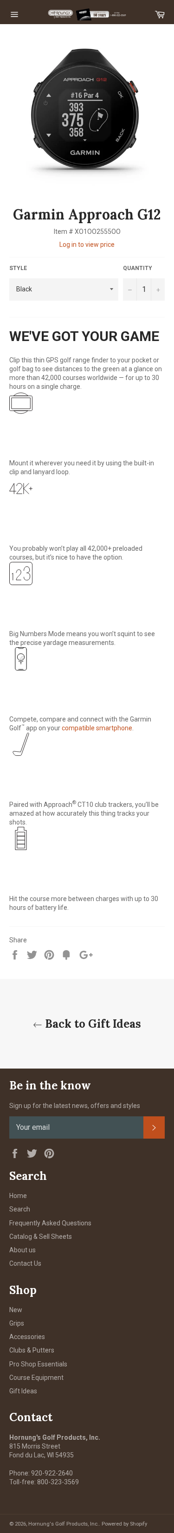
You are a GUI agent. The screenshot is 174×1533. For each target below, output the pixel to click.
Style (18, 268)
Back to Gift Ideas (91, 1024)
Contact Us (25, 1263)
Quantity (137, 268)
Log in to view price (87, 244)
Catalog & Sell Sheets (40, 1236)
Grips (16, 1323)
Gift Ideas (23, 1391)
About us (22, 1250)
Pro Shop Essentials (38, 1364)
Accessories (27, 1336)
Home (18, 1195)
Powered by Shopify (124, 1524)
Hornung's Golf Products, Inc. (63, 1524)
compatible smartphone (97, 728)
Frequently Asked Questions (50, 1223)
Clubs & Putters (31, 1350)
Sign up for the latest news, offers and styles (74, 1105)
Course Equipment (36, 1377)
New (15, 1310)
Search (19, 1209)
